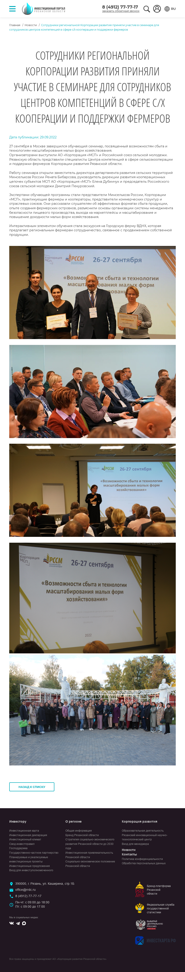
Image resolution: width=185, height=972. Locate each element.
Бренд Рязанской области (82, 835)
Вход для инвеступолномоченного (31, 870)
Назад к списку (31, 787)
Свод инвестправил (22, 844)
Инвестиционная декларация (28, 835)
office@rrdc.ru (25, 889)
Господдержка (18, 848)
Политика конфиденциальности (142, 859)
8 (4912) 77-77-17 (120, 7)
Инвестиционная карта (24, 830)
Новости (31, 25)
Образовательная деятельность (143, 830)
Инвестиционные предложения (29, 866)
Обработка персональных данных (144, 863)
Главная (14, 25)
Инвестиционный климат (25, 839)
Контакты (129, 854)
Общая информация (78, 830)
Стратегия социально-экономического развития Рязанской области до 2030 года (89, 844)
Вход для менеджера (135, 844)
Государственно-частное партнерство (33, 852)
